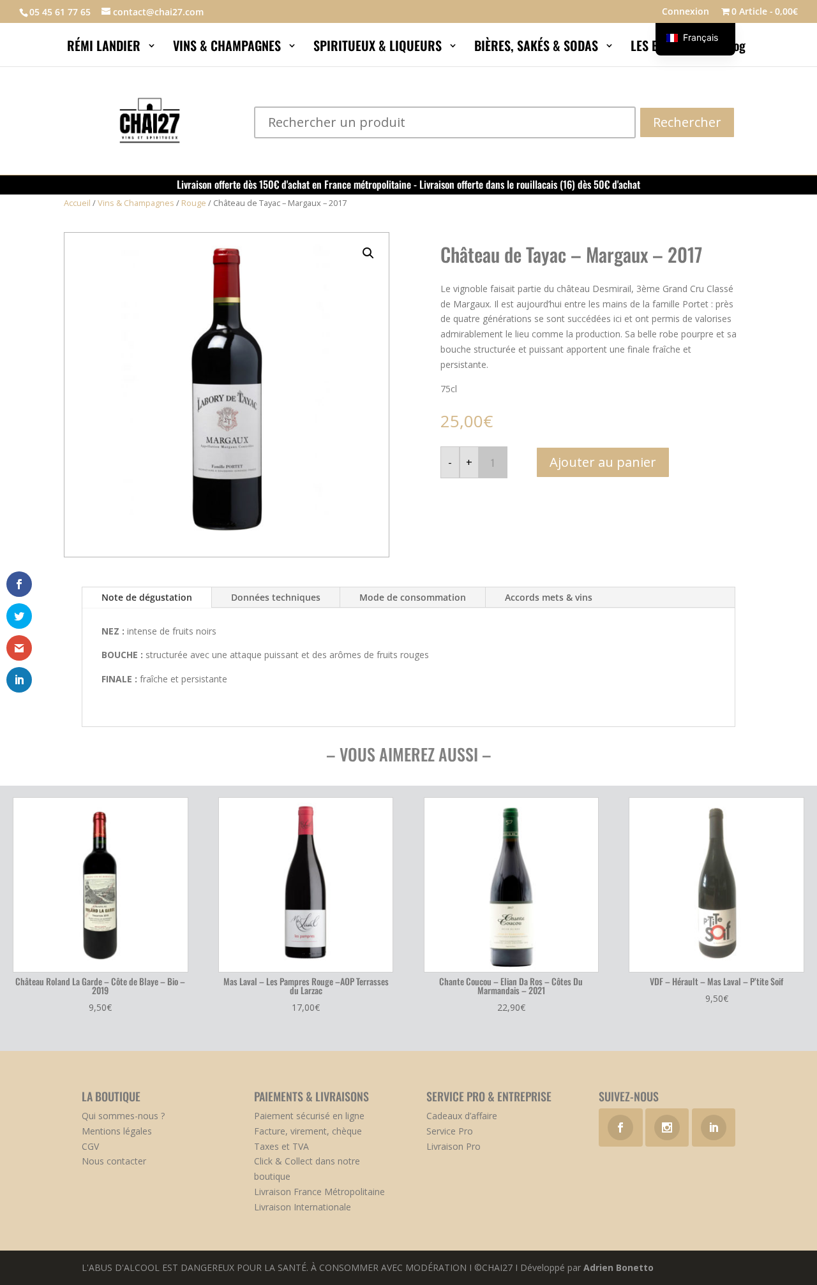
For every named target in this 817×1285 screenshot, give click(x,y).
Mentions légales (117, 1131)
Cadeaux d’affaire (461, 1116)
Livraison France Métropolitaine (319, 1192)
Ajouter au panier (603, 462)
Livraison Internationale (302, 1207)
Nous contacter (114, 1161)
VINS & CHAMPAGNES (228, 48)
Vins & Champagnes (136, 203)
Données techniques (275, 597)
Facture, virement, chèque (308, 1131)
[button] (368, 253)
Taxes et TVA (281, 1146)
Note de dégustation (146, 597)
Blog (736, 48)
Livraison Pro (453, 1146)
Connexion (685, 12)
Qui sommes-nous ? (123, 1116)
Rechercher (687, 122)
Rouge (193, 203)
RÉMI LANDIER (105, 48)
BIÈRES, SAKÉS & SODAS (537, 48)
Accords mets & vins (548, 597)
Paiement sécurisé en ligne (309, 1116)
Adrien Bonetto (618, 1267)
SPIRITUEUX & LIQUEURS (379, 48)
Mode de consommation (412, 597)
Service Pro (449, 1131)
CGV (90, 1146)
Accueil (77, 203)
